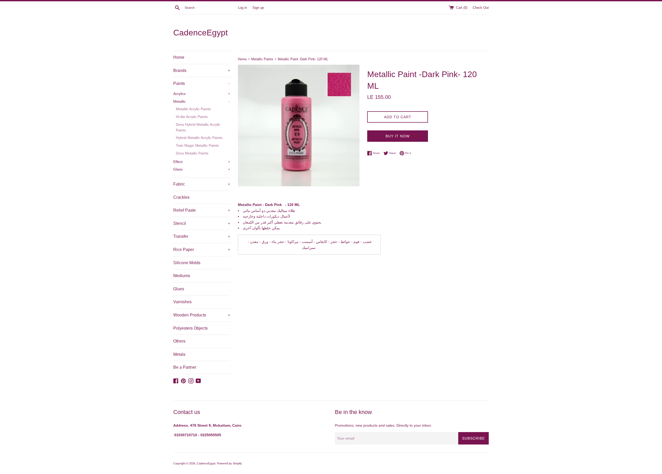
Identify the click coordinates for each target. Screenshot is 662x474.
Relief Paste (201, 210)
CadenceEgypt (200, 32)
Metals (179, 354)
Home (178, 57)
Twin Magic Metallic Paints (197, 145)
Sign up (258, 8)
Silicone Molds (186, 263)
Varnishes (182, 302)
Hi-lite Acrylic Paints (192, 117)
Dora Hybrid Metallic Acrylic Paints (198, 127)
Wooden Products (201, 315)
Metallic (201, 101)
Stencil (201, 223)
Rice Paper (201, 249)
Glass (201, 169)
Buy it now (398, 136)
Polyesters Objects (190, 328)
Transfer (201, 236)
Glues (178, 289)
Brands (201, 70)
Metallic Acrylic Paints (193, 109)
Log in (242, 8)
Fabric (201, 184)
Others (179, 341)
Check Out (481, 8)
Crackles (181, 197)
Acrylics (201, 94)
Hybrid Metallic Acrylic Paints (199, 138)
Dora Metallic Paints (192, 153)
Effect (201, 162)
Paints (201, 83)
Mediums (181, 275)
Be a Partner (184, 367)
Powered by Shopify (229, 463)
